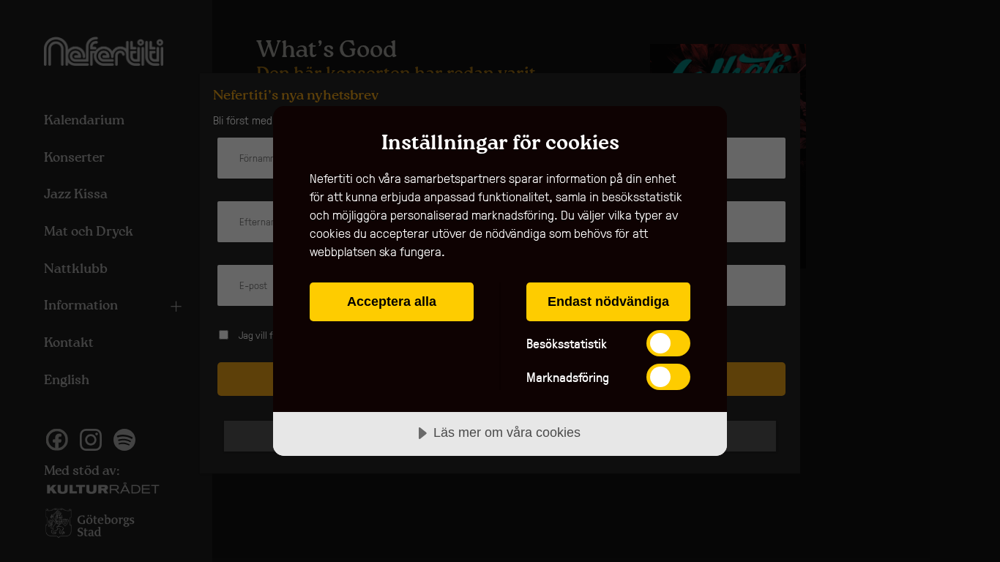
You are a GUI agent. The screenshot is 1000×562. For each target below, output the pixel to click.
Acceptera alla (391, 301)
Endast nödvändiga (608, 301)
